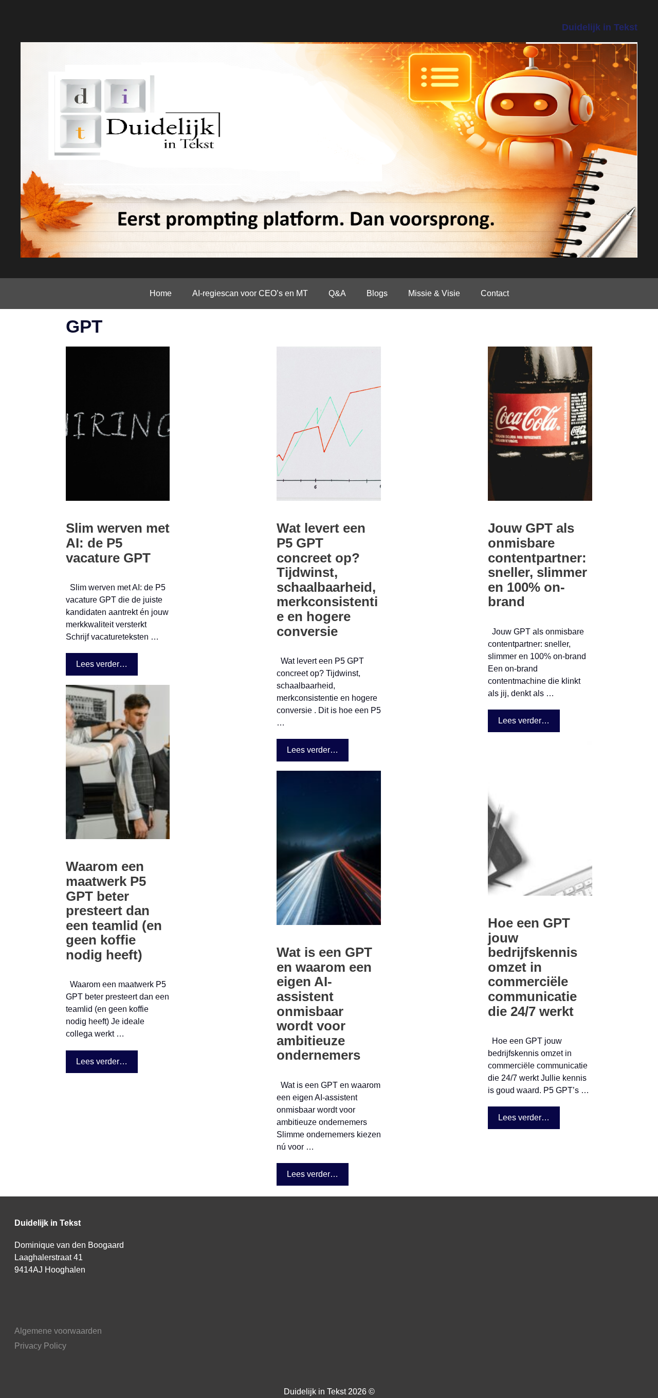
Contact (495, 293)
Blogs (377, 293)
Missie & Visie (434, 293)
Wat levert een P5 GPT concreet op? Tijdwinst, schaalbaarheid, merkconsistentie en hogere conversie (327, 579)
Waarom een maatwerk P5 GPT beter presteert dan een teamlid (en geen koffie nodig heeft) (114, 911)
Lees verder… (101, 664)
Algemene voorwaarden (58, 1331)
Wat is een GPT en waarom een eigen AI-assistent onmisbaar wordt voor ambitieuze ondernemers (324, 1004)
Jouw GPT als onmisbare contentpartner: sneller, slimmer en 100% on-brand (537, 564)
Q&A (337, 293)
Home (161, 293)
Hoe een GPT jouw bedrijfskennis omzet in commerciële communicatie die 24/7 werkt (532, 967)
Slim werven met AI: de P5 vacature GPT (118, 542)
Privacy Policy (40, 1345)
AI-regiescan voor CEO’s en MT (250, 293)
